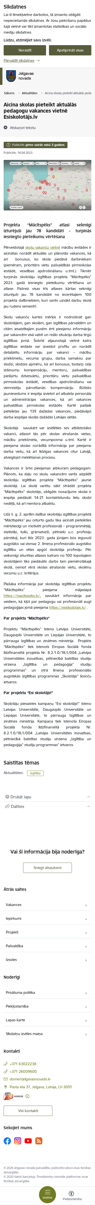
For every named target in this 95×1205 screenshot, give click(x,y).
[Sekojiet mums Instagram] (17, 1140)
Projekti (12, 932)
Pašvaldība (14, 946)
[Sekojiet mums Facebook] (7, 1141)
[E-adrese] (13, 1096)
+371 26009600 (23, 1071)
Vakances (13, 904)
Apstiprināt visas (70, 50)
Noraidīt (25, 50)
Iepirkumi (13, 918)
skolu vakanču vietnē (42, 247)
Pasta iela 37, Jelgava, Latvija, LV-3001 (41, 1087)
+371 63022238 (23, 1064)
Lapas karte (15, 1020)
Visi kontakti (28, 1110)
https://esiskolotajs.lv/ (67, 607)
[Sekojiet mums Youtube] (28, 1141)
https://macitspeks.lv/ (22, 595)
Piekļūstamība (17, 1006)
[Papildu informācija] (27, 1096)
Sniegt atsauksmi (47, 867)
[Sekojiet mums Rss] (38, 1140)
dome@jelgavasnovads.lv (30, 1079)
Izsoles (11, 959)
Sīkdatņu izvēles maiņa (24, 1033)
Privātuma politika (20, 992)
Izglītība (35, 773)
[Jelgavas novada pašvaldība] (40, 82)
